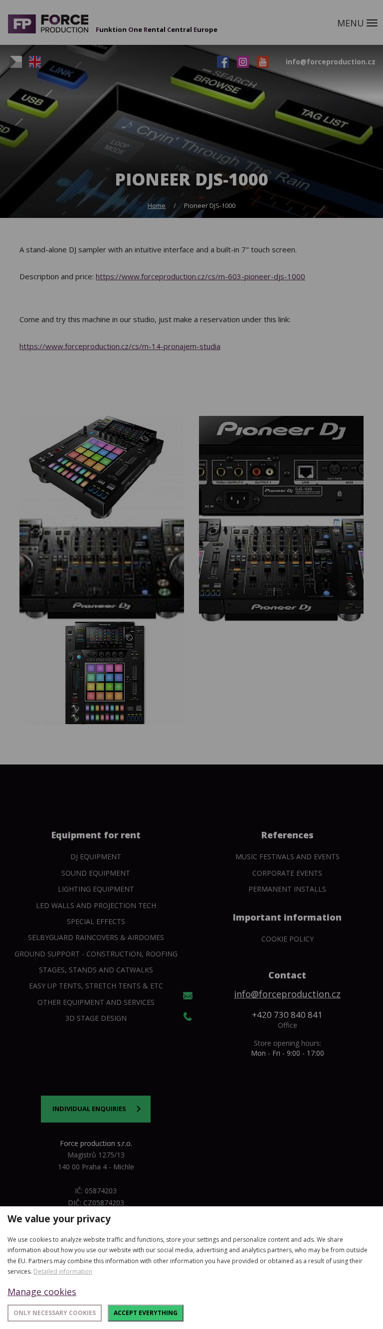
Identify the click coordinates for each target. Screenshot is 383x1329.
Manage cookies (41, 1292)
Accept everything (146, 1313)
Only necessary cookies (54, 1313)
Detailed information (62, 1271)
